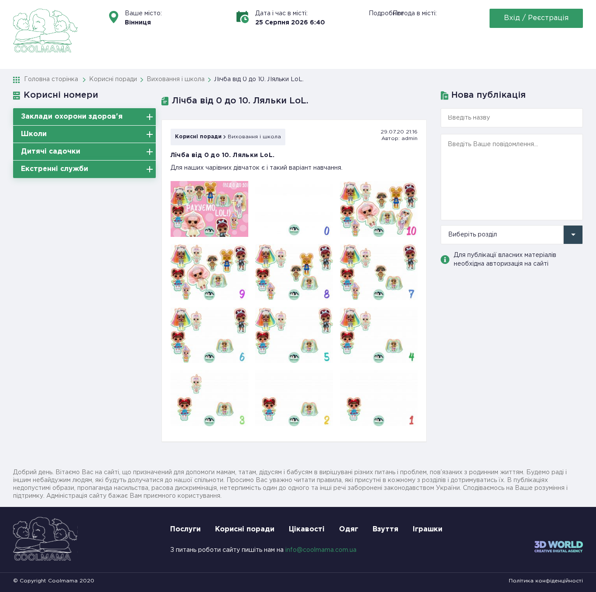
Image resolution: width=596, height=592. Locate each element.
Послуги (185, 529)
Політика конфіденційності (546, 580)
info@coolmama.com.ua (320, 550)
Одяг (348, 529)
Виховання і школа (254, 136)
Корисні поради (198, 136)
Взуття (385, 529)
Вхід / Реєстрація (536, 18)
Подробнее (386, 13)
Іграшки (427, 529)
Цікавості (307, 529)
